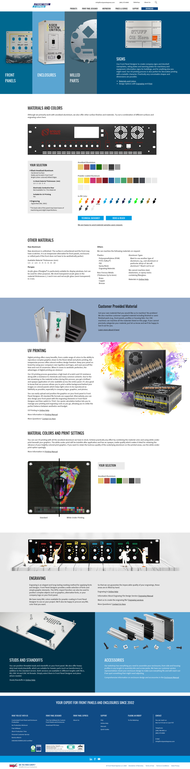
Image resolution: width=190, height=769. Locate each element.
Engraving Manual (145, 596)
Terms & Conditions (162, 766)
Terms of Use (150, 766)
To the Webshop (133, 720)
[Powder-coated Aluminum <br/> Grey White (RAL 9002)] (80, 187)
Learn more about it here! (109, 330)
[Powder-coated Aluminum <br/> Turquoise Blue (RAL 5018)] (117, 180)
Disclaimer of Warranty (136, 766)
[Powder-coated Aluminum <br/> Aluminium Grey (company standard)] (148, 180)
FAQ (102, 720)
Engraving (140, 83)
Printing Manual (51, 414)
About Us (147, 2)
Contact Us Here (49, 418)
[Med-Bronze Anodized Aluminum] (105, 167)
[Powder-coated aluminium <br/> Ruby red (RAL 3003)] (105, 180)
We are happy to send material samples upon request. (100, 225)
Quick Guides (105, 729)
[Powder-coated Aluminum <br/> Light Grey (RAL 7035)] (154, 180)
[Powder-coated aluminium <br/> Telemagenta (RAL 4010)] (93, 180)
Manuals (103, 726)
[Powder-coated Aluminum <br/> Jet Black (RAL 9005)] (136, 180)
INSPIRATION (106, 8)
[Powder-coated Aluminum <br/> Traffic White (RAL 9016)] (87, 187)
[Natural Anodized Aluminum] (117, 167)
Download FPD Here (52, 725)
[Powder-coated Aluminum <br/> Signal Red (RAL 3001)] (99, 180)
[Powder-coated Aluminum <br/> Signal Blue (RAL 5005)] (111, 180)
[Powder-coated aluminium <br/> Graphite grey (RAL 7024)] (142, 180)
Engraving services (135, 600)
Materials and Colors (127, 81)
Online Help (144, 279)
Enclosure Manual (171, 677)
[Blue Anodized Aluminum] (93, 167)
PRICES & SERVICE (121, 8)
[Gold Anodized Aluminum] (80, 167)
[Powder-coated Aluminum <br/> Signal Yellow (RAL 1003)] (87, 180)
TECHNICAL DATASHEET (90, 218)
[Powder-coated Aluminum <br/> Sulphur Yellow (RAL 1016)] (80, 180)
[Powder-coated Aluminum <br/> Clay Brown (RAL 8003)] (130, 180)
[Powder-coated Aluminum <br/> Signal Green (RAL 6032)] (123, 180)
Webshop (136, 2)
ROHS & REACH (119, 218)
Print (150, 83)
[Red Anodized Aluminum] (87, 167)
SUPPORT (135, 8)
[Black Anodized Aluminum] (111, 167)
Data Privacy (175, 766)
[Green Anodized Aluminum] (99, 167)
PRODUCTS (73, 8)
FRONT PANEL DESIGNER (90, 8)
